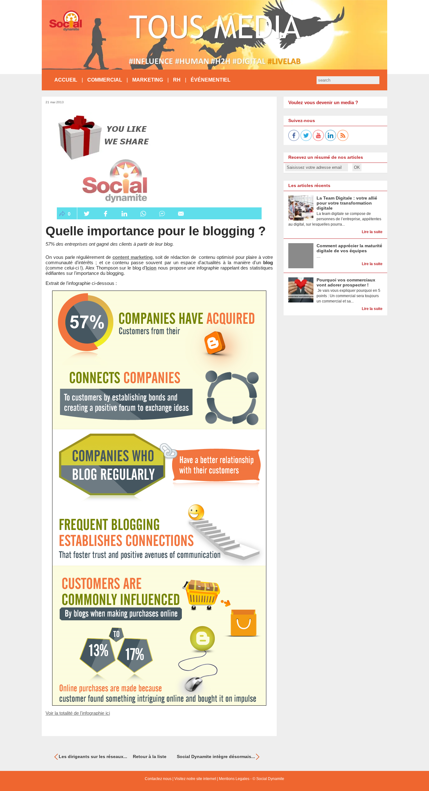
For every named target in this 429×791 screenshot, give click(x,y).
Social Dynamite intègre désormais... (216, 756)
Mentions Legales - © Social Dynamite (251, 779)
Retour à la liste (149, 756)
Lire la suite (372, 232)
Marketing (147, 80)
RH (177, 80)
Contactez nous (158, 779)
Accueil (65, 80)
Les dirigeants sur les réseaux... (93, 756)
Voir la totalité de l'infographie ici (78, 713)
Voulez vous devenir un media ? (323, 102)
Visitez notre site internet (195, 779)
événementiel (211, 80)
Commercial (104, 80)
